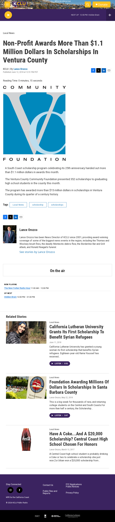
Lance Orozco (20, 68)
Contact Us (48, 485)
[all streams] (110, 15)
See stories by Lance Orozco (37, 252)
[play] (8, 15)
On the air (57, 270)
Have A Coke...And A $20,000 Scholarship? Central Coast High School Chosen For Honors (78, 439)
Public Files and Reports (50, 492)
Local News (9, 33)
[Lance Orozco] (9, 234)
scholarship (37, 205)
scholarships (57, 205)
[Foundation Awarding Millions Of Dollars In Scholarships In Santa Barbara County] (26, 387)
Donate (103, 4)
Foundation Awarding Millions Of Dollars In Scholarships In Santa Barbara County (79, 387)
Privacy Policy (72, 493)
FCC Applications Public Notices (74, 485)
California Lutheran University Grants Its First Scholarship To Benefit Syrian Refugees (76, 332)
